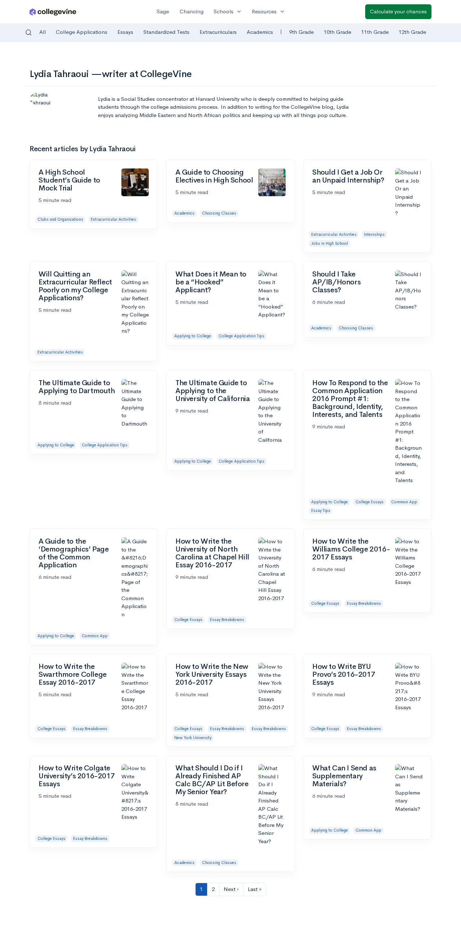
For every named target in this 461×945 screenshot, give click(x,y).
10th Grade (337, 31)
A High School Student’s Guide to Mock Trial (69, 180)
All (42, 31)
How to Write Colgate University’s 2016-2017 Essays (77, 776)
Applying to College (192, 335)
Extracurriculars (218, 31)
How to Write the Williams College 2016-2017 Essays (351, 549)
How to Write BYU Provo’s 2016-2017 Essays (343, 674)
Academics (260, 31)
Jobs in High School (329, 243)
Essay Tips (320, 510)
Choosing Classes (219, 213)
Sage (163, 11)
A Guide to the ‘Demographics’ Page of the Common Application (73, 553)
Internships (374, 234)
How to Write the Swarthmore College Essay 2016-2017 (73, 674)
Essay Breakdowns (227, 619)
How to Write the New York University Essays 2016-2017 (211, 674)
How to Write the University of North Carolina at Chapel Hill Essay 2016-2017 (212, 553)
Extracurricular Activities (113, 219)
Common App (404, 501)
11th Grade (375, 31)
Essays (125, 31)
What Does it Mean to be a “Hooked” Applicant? (210, 282)
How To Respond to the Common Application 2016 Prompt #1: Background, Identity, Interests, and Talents (350, 398)
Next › (231, 889)
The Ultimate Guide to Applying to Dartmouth (77, 386)
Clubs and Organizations (60, 219)
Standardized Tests (166, 31)
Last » (254, 889)
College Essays (369, 501)
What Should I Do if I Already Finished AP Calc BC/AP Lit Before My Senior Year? (212, 780)
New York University (192, 737)
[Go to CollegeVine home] (53, 12)
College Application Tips (241, 335)
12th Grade (412, 31)
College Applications (81, 31)
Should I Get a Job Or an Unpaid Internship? (348, 176)
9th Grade (301, 31)
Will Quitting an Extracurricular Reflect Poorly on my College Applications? (75, 286)
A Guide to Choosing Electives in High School (214, 176)
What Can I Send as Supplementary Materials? (344, 776)
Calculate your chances (398, 11)
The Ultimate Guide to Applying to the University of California (212, 390)
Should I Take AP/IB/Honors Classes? (336, 282)
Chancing (191, 11)
